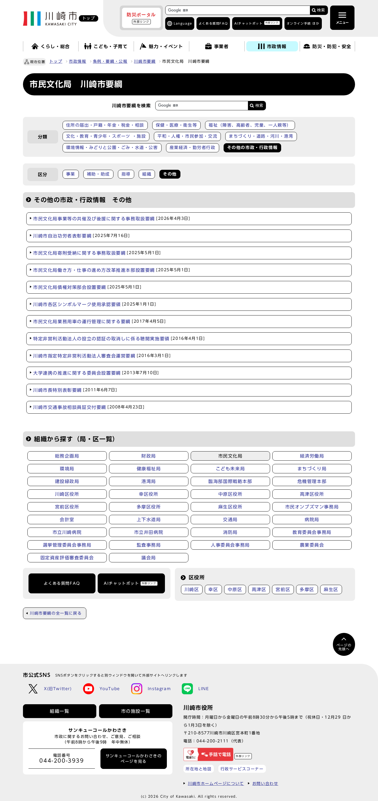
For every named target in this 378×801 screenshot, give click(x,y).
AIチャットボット (256, 23)
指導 (126, 174)
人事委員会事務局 (230, 545)
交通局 (230, 519)
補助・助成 (98, 174)
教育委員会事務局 (312, 532)
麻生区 (331, 589)
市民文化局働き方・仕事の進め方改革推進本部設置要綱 (111, 270)
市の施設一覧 (136, 711)
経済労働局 (312, 456)
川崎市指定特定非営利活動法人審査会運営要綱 (102, 356)
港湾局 (148, 481)
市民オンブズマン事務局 (312, 507)
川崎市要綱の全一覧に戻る (56, 613)
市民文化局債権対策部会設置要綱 (87, 287)
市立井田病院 (149, 532)
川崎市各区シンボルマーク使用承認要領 (94, 304)
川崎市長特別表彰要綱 (75, 390)
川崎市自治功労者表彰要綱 (81, 236)
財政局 (148, 456)
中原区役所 (230, 494)
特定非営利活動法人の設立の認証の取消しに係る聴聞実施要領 (119, 338)
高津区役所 (312, 494)
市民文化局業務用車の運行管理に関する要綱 (99, 321)
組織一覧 (59, 711)
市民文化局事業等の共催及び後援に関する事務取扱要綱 (111, 218)
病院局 (312, 519)
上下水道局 (149, 519)
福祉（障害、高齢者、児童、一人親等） (250, 125)
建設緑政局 (67, 481)
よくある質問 (213, 23)
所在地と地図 (199, 769)
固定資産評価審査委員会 (67, 557)
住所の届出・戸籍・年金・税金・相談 (105, 125)
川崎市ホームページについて (216, 783)
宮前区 (283, 589)
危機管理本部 (312, 481)
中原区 (235, 589)
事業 (70, 174)
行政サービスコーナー (242, 769)
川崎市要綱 (145, 61)
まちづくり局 (312, 468)
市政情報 (77, 61)
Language (183, 23)
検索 (321, 10)
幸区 (213, 589)
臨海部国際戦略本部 (230, 481)
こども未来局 (230, 468)
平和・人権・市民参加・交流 (187, 136)
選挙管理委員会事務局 (67, 545)
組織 (146, 174)
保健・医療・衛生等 (176, 125)
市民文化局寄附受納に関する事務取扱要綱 (97, 253)
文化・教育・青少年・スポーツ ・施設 (106, 136)
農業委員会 (312, 545)
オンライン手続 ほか (303, 23)
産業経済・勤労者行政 (193, 147)
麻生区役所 (230, 507)
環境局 (67, 468)
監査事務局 (149, 545)
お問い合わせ (265, 783)
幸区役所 (148, 494)
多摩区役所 (149, 507)
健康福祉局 (149, 468)
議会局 (148, 557)
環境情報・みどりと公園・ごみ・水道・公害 (112, 147)
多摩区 (307, 589)
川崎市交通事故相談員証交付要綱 (88, 407)
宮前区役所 (67, 507)
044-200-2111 (212, 741)
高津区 (259, 589)
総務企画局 (67, 456)
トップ (55, 61)
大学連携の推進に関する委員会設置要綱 (96, 373)
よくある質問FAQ (62, 583)
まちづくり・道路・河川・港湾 (261, 136)
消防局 (230, 532)
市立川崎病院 (67, 532)
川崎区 (192, 589)
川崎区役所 (67, 494)
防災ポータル (141, 17)
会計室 (67, 519)
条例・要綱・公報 (110, 61)
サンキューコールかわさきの (134, 758)
